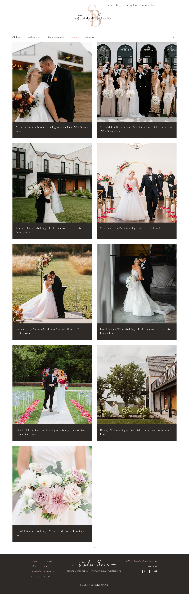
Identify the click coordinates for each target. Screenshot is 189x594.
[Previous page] (78, 546)
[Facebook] (150, 571)
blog (46, 566)
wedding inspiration (55, 36)
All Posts (16, 36)
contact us (49, 571)
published (89, 36)
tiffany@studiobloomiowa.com (142, 561)
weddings (75, 36)
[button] (110, 5)
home (34, 561)
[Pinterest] (155, 571)
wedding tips (33, 36)
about (35, 566)
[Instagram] (144, 571)
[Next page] (110, 546)
